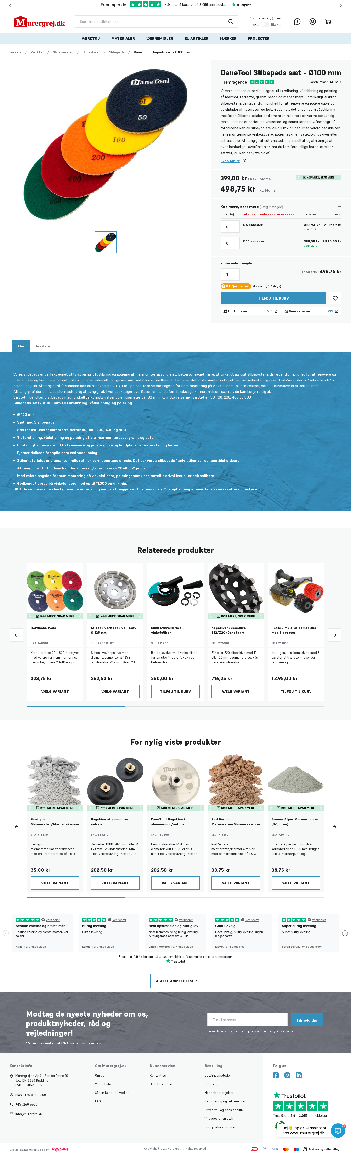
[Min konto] (313, 21)
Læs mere (230, 160)
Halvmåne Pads (43, 628)
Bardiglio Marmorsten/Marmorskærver (55, 821)
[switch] (264, 24)
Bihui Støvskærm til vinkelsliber (167, 630)
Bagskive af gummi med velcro (110, 821)
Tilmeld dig (306, 1020)
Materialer (123, 38)
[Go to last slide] (8, 5)
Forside (15, 52)
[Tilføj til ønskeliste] (335, 298)
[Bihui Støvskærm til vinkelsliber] (175, 591)
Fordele (43, 346)
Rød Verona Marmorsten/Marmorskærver (235, 821)
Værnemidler (159, 38)
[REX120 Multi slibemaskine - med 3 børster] (296, 591)
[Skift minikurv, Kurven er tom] (328, 21)
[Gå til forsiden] (39, 21)
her (292, 1031)
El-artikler (196, 38)
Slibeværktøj (63, 52)
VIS (270, 311)
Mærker (228, 38)
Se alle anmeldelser (175, 981)
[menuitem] (91, 38)
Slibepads (117, 52)
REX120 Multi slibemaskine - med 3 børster (295, 630)
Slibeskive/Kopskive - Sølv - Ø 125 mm (115, 630)
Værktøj (91, 38)
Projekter (258, 38)
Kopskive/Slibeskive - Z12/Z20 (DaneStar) (229, 630)
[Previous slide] (16, 635)
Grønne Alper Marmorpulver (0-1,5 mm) (295, 821)
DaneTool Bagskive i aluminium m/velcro (168, 821)
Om (21, 346)
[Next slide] (342, 5)
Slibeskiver (91, 52)
